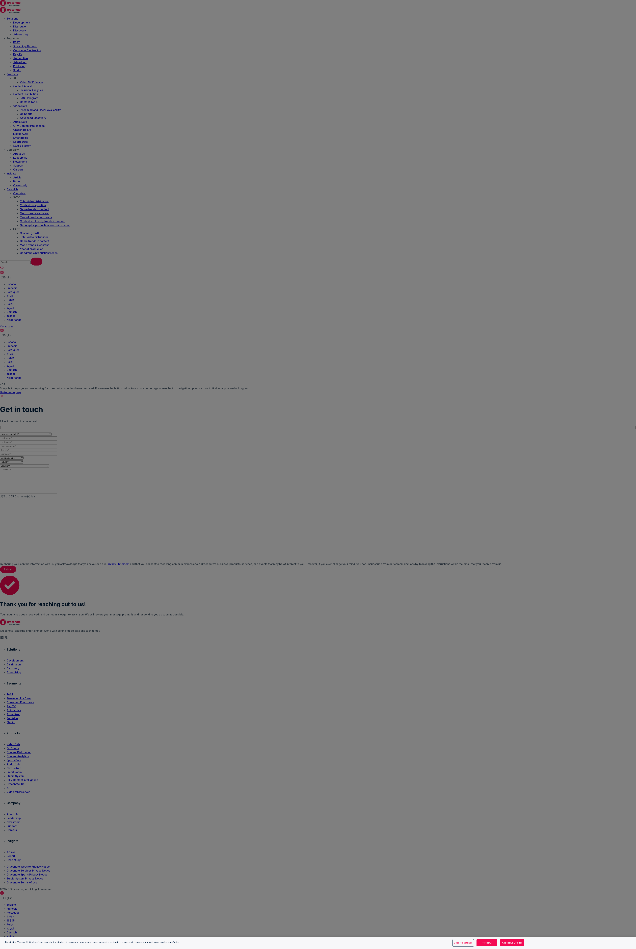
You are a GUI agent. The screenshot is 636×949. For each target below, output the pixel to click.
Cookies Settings (463, 942)
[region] (318, 943)
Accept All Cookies (512, 942)
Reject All (487, 942)
